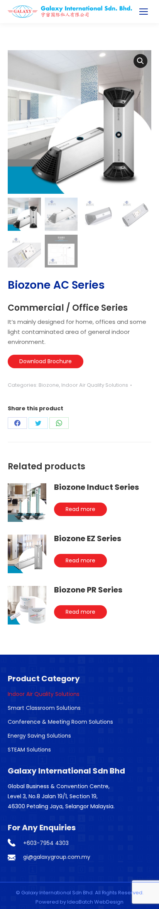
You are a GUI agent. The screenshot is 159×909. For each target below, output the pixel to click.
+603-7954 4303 (46, 843)
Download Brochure (45, 361)
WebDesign (108, 902)
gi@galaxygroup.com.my (56, 857)
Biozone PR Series (88, 590)
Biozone (49, 385)
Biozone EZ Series (87, 538)
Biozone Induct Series (96, 487)
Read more (80, 509)
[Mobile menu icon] (143, 11)
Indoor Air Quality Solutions (94, 385)
